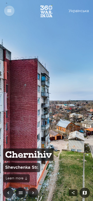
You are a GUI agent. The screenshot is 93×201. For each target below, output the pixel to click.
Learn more (15, 178)
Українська (79, 10)
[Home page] (46, 11)
